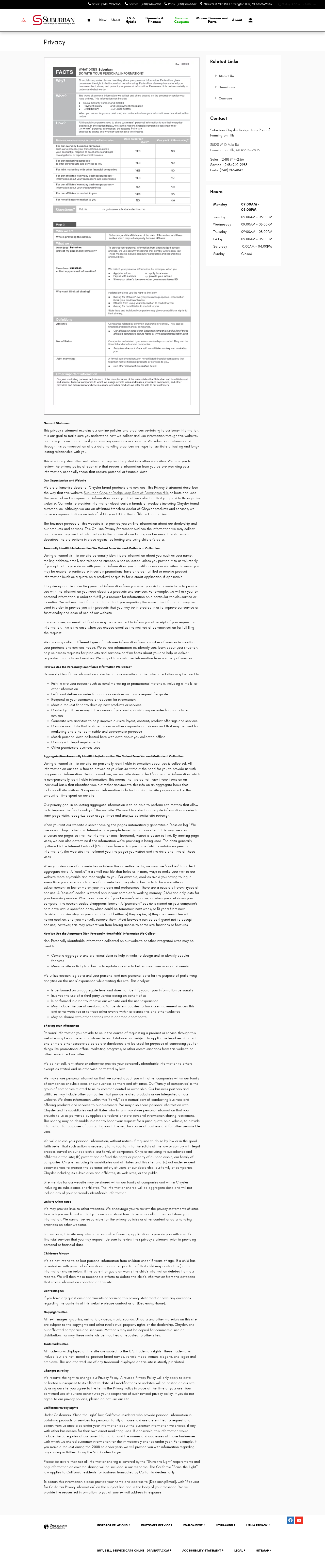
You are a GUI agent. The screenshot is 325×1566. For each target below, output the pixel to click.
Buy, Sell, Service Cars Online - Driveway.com (133, 1550)
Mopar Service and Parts (212, 20)
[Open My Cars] (249, 20)
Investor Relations (112, 1525)
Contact (225, 98)
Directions (226, 87)
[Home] (15, 20)
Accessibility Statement (201, 1550)
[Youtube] (299, 1520)
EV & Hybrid (131, 20)
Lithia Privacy (257, 1525)
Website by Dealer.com (55, 1526)
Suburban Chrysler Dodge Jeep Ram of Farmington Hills (126, 493)
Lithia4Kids (224, 1525)
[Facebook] (290, 1520)
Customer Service (155, 1525)
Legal (238, 1550)
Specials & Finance (154, 20)
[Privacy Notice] (122, 236)
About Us (226, 76)
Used (115, 20)
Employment (193, 1525)
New (102, 20)
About (237, 20)
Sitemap (262, 1550)
